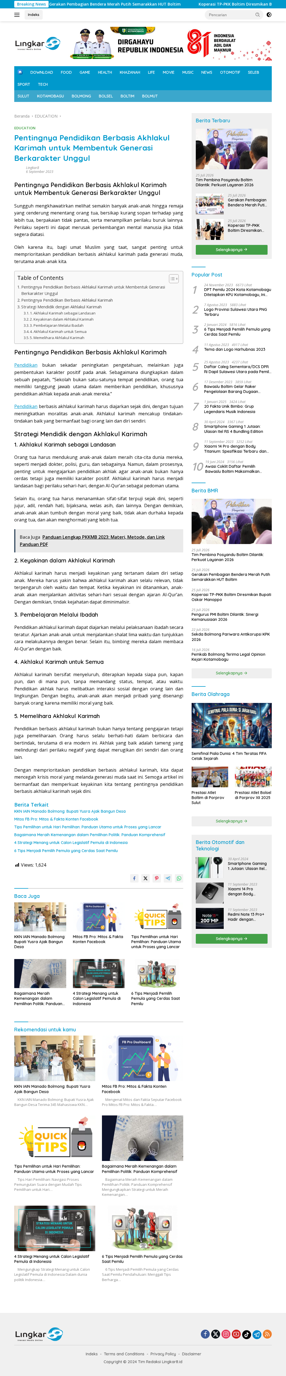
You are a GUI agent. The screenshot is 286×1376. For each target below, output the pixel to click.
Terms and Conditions (124, 1353)
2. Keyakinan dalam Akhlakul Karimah (62, 319)
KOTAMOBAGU (50, 96)
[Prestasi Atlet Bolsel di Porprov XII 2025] (253, 777)
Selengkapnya (230, 249)
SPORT (24, 84)
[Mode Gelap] (269, 15)
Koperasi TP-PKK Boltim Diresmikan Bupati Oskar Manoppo (224, 4)
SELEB (253, 72)
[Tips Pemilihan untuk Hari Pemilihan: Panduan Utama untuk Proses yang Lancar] (157, 916)
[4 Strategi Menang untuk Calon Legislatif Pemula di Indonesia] (99, 973)
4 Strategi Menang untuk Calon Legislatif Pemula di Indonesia (71, 842)
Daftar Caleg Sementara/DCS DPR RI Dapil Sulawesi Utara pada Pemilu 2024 (237, 369)
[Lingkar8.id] (38, 43)
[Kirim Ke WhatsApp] (179, 878)
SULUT (23, 96)
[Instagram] (225, 1334)
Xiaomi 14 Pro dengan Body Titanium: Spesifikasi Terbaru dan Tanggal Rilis (235, 449)
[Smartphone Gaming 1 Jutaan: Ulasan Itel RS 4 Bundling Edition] (210, 867)
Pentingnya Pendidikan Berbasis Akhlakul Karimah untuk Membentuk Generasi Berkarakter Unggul (93, 290)
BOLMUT (150, 96)
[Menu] (18, 15)
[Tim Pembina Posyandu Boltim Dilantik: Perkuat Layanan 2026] (232, 149)
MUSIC (188, 72)
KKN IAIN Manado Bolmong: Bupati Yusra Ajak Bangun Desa (70, 811)
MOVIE (169, 72)
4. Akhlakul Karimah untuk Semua (58, 331)
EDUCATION (24, 127)
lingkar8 (32, 167)
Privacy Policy (163, 1353)
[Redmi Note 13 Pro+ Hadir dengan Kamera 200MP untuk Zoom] (210, 918)
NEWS (206, 72)
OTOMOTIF (230, 72)
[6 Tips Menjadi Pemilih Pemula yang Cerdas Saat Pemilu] (157, 973)
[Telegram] (256, 1334)
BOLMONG (81, 96)
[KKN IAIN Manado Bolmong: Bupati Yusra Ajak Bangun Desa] (40, 916)
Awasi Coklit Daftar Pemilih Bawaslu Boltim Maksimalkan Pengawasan (232, 469)
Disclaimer (191, 1353)
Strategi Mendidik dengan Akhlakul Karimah (61, 306)
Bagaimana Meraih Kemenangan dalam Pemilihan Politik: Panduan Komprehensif (89, 834)
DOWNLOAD (41, 72)
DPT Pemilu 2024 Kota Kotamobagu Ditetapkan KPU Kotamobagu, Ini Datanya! (237, 292)
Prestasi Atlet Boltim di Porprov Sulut (208, 797)
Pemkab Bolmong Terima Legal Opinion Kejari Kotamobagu (228, 657)
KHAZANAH (130, 72)
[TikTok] (246, 1334)
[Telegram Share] (168, 878)
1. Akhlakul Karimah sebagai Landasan (63, 313)
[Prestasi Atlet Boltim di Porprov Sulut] (210, 777)
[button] (257, 14)
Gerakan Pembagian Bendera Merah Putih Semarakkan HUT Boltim (83, 4)
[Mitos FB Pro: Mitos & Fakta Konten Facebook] (99, 916)
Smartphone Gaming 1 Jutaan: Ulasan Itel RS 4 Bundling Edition (233, 429)
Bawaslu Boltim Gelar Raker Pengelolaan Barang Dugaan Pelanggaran (231, 389)
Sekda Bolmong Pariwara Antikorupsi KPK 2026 (231, 637)
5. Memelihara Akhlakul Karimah (57, 337)
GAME (85, 72)
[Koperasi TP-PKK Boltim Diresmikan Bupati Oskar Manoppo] (210, 229)
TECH (43, 84)
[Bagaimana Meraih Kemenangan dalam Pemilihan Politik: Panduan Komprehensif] (40, 973)
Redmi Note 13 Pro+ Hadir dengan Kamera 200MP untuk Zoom (246, 917)
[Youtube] (236, 1334)
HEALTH (105, 72)
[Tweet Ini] (145, 878)
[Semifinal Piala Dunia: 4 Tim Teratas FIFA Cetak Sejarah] (232, 725)
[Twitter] (215, 1334)
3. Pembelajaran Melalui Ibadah (57, 325)
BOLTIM (127, 96)
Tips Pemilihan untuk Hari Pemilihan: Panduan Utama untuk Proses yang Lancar (87, 826)
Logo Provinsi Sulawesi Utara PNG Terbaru (235, 312)
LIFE (151, 72)
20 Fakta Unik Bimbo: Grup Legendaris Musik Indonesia (229, 409)
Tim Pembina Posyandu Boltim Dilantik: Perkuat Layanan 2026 (225, 182)
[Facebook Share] (134, 878)
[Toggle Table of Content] (171, 278)
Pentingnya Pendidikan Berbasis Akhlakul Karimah (67, 300)
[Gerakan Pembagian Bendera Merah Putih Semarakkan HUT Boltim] (210, 204)
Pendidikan (25, 365)
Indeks (33, 14)
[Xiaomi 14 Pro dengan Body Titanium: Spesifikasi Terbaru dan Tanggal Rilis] (210, 893)
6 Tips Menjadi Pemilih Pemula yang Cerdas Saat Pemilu (66, 850)
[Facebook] (205, 1334)
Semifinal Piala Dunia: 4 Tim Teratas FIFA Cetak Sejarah (229, 756)
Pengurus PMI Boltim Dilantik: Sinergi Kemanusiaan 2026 (225, 617)
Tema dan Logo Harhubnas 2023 (234, 349)
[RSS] (267, 1334)
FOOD (66, 72)
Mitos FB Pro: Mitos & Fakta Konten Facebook (56, 819)
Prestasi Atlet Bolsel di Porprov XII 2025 (253, 795)
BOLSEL (106, 96)
